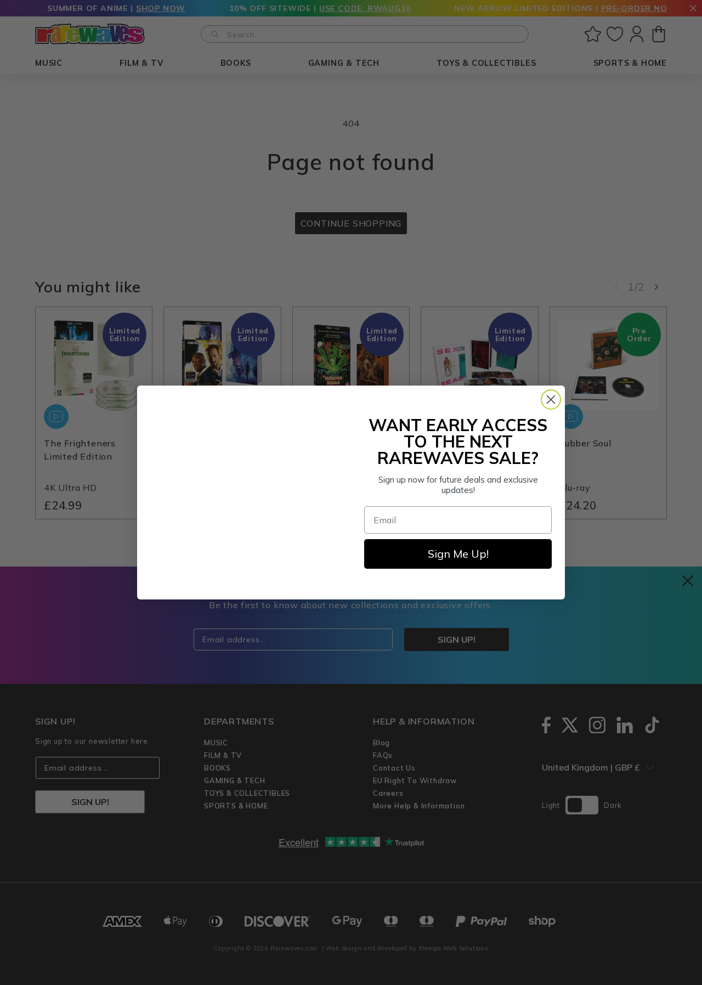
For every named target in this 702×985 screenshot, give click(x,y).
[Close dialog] (551, 399)
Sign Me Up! (458, 554)
